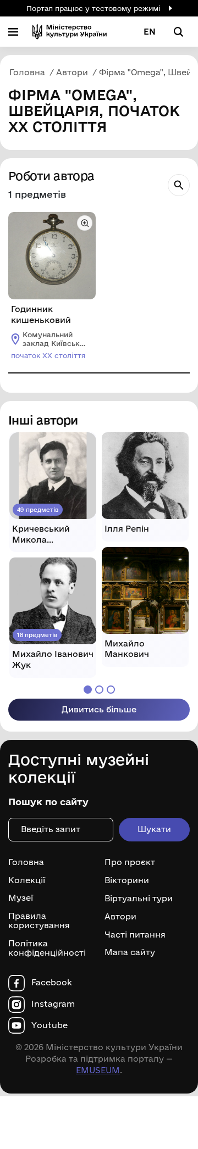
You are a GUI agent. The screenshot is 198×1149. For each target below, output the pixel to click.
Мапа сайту (130, 952)
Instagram (53, 1004)
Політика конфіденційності (47, 948)
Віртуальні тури (139, 898)
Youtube (49, 1025)
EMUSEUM (98, 1070)
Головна (26, 862)
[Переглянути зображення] (84, 223)
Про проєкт (130, 862)
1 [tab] (88, 689)
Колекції (26, 880)
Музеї (20, 898)
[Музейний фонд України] (69, 31)
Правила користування (39, 921)
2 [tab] (99, 689)
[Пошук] (179, 185)
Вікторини (127, 880)
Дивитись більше (99, 709)
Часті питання (135, 934)
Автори (120, 916)
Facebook (51, 982)
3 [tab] (111, 689)
